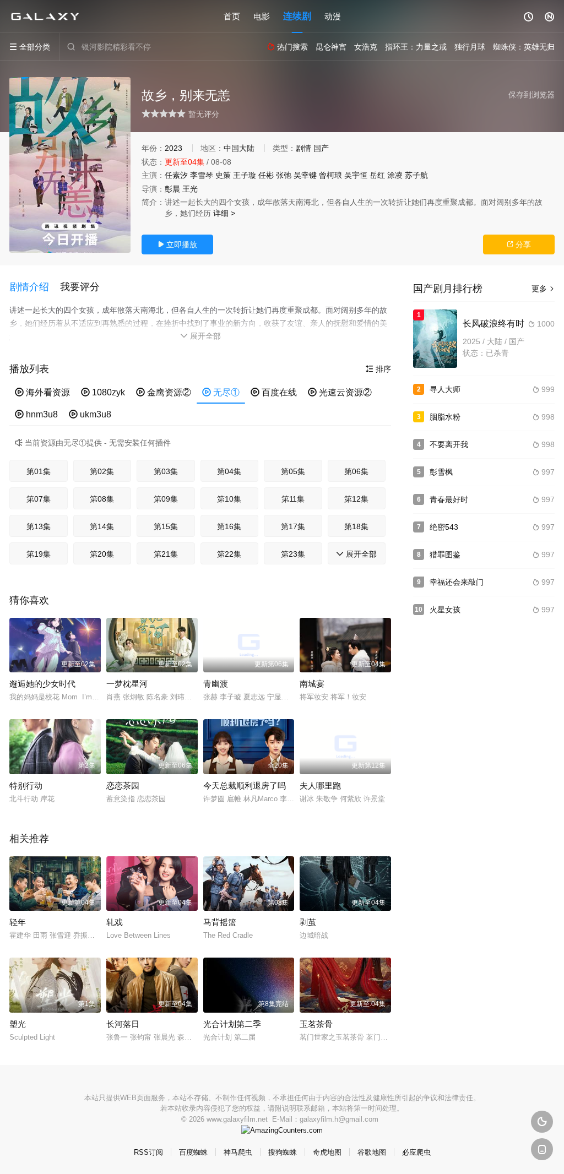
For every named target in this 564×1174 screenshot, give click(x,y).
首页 (232, 16)
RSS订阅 (148, 1152)
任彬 (266, 175)
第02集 (102, 471)
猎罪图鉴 (445, 554)
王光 (190, 188)
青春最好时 (449, 499)
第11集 (293, 498)
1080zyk (103, 392)
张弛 (283, 175)
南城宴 (312, 683)
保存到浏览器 (531, 94)
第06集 (356, 471)
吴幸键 (305, 175)
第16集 (229, 526)
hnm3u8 (36, 414)
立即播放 (177, 244)
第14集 (102, 526)
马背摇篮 (219, 922)
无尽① (221, 392)
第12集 (356, 498)
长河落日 (122, 1024)
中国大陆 (239, 148)
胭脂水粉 (445, 416)
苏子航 (416, 175)
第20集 (102, 554)
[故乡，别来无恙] (70, 165)
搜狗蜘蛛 (282, 1152)
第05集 (293, 471)
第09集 (166, 498)
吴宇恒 (355, 175)
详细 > (224, 213)
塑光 (17, 1024)
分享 (519, 244)
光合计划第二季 (232, 1024)
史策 (223, 175)
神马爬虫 (238, 1152)
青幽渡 (215, 683)
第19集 (38, 554)
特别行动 (25, 785)
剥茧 (308, 922)
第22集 (229, 554)
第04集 (229, 471)
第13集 (38, 526)
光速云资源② (340, 392)
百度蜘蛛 (193, 1152)
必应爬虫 (416, 1152)
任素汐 (176, 175)
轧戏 (114, 922)
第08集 (102, 498)
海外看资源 (42, 392)
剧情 (303, 148)
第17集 (293, 526)
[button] (34, 287)
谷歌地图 (371, 1152)
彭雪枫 (441, 472)
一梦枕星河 (127, 683)
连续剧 (297, 16)
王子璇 (244, 175)
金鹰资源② (163, 392)
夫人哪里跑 (320, 785)
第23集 (293, 554)
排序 (378, 369)
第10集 (229, 498)
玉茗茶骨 (316, 1024)
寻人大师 (445, 389)
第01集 (38, 471)
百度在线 (274, 392)
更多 (543, 288)
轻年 (17, 922)
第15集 (166, 526)
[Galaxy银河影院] (45, 16)
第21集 (166, 554)
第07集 (38, 498)
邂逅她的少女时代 (42, 683)
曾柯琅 (330, 175)
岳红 (377, 175)
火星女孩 (445, 609)
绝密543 (444, 527)
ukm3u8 (90, 414)
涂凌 (395, 175)
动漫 (332, 16)
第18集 (356, 526)
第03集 (166, 471)
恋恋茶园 (122, 785)
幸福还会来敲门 (457, 582)
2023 (173, 148)
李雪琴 (201, 175)
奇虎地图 (327, 1152)
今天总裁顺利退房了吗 (244, 785)
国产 (321, 148)
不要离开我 (449, 444)
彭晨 (172, 188)
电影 (261, 16)
